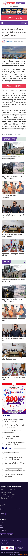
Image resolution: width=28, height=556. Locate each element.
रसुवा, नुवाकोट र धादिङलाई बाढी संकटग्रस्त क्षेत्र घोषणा (13, 255)
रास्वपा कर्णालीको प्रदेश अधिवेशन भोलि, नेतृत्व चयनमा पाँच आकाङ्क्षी (14, 458)
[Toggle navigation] (2, 23)
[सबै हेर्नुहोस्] (24, 262)
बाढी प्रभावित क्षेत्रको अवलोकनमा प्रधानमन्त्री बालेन (13, 216)
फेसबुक (12, 540)
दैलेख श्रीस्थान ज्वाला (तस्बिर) (11, 453)
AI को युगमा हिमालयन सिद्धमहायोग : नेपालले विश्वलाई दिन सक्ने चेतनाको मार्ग (15, 470)
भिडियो (4, 534)
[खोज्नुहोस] (22, 23)
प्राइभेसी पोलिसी (3, 530)
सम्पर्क (1, 525)
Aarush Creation (23, 554)
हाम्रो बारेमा (2, 523)
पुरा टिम (2, 514)
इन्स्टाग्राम (5, 543)
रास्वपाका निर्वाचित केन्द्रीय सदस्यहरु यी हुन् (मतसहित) (14, 476)
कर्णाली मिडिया (9, 41)
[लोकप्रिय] (25, 23)
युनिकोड (11, 534)
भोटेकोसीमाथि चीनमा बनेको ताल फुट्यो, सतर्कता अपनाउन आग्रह (12, 177)
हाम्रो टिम (1, 528)
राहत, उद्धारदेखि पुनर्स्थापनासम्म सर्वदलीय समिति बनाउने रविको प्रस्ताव (12, 236)
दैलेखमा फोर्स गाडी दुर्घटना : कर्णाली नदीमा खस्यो (15, 464)
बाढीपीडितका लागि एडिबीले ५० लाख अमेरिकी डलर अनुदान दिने (11, 158)
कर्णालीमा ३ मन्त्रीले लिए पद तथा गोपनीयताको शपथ (10, 197)
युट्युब (19, 540)
